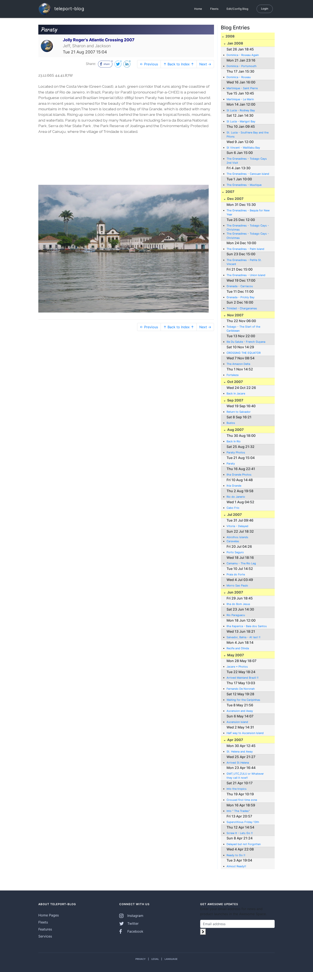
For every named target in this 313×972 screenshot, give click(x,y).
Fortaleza (232, 375)
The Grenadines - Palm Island (245, 249)
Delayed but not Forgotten (244, 844)
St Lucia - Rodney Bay (241, 110)
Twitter (132, 923)
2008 (230, 36)
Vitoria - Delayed (237, 526)
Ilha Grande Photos (239, 474)
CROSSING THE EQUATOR (244, 352)
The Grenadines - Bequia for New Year (248, 212)
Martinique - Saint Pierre (242, 88)
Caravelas (233, 541)
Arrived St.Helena (238, 762)
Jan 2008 (234, 43)
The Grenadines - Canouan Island (248, 173)
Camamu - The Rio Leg (241, 563)
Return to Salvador (239, 411)
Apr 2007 (234, 740)
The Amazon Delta (238, 364)
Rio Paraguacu (236, 615)
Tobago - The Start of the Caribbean (243, 328)
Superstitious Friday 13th (243, 822)
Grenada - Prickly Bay (240, 297)
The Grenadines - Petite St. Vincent (244, 262)
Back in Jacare (236, 393)
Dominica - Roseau (239, 77)
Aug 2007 (235, 429)
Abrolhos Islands (237, 537)
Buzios (231, 422)
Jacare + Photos (237, 666)
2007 (229, 191)
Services (45, 936)
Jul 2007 (234, 514)
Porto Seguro (235, 552)
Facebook (134, 931)
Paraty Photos (236, 452)
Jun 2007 (234, 592)
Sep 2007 (234, 400)
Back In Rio (234, 441)
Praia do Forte (236, 574)
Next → (205, 64)
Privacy (140, 959)
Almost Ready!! (236, 866)
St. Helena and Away (240, 751)
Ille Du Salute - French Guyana (246, 341)
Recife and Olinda (238, 648)
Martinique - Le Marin (240, 99)
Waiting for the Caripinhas (243, 699)
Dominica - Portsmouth (242, 66)
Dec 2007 (235, 198)
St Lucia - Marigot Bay (241, 121)
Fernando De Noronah (241, 688)
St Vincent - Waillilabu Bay (243, 147)
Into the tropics (237, 788)
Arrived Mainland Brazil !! (242, 677)
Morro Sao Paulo (237, 585)
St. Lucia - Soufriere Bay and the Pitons (247, 134)
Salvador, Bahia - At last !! (243, 637)
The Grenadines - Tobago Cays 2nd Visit (247, 160)
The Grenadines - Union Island (246, 275)
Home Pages (48, 915)
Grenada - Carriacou (240, 286)
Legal (155, 959)
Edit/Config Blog (237, 8)
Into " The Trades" (238, 811)
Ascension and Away (240, 711)
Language (171, 959)
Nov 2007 (235, 315)
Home (198, 8)
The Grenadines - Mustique (244, 184)
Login (264, 8)
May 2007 (235, 655)
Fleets (214, 8)
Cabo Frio (233, 507)
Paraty (231, 463)
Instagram (134, 915)
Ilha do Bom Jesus (238, 604)
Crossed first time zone (242, 799)
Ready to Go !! (236, 855)
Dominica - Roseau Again (243, 55)
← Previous (149, 64)
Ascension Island (237, 722)
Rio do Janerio (236, 496)
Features (45, 929)
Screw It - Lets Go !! (240, 833)
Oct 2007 (234, 382)
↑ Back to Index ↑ (178, 64)
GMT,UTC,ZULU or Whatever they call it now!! (245, 775)
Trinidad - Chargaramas (242, 308)
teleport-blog (68, 8)
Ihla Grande (234, 485)
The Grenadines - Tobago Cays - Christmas (248, 227)
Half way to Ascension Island (245, 733)
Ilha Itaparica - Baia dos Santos (247, 626)
